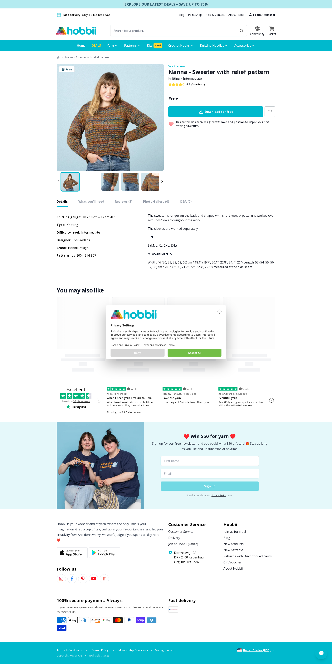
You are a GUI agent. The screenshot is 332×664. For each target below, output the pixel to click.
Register (269, 15)
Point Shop (195, 15)
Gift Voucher (232, 562)
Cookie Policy (100, 650)
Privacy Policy (219, 495)
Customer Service (180, 531)
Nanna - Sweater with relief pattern (87, 57)
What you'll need (91, 201)
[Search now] (241, 30)
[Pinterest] (82, 578)
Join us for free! (234, 531)
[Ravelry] (104, 578)
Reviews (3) (123, 201)
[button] (271, 31)
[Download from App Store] (72, 552)
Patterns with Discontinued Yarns (247, 556)
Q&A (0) (186, 201)
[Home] (58, 57)
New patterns (233, 550)
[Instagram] (61, 578)
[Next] (158, 117)
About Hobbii (236, 15)
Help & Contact (215, 15)
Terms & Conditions (69, 650)
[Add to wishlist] (270, 111)
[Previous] (62, 117)
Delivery (174, 538)
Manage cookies (165, 650)
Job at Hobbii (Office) (183, 544)
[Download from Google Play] (104, 552)
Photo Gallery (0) (156, 201)
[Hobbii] (76, 31)
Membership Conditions (133, 650)
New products (233, 544)
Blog (181, 15)
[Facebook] (72, 578)
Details (62, 201)
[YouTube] (93, 578)
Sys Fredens (176, 66)
